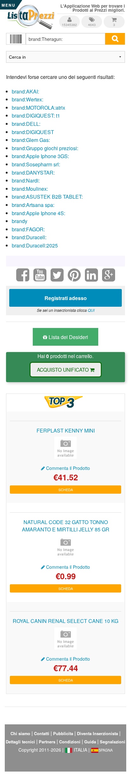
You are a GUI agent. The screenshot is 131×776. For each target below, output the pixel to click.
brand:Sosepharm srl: (36, 164)
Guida (90, 742)
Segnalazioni (112, 742)
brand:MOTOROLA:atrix (38, 107)
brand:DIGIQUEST (33, 132)
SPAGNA (106, 750)
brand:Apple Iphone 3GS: (40, 156)
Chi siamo (20, 733)
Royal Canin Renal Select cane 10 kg (65, 621)
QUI (91, 310)
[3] (114, 17)
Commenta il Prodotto (67, 468)
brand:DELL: (26, 123)
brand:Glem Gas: (31, 140)
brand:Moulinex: (30, 188)
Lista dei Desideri (67, 337)
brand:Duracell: (29, 237)
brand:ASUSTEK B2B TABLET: (47, 196)
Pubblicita (63, 733)
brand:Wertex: (27, 99)
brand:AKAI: (25, 91)
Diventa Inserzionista (97, 733)
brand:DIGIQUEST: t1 (36, 115)
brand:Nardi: (26, 180)
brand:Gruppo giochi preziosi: (45, 148)
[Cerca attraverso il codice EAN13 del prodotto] (16, 39)
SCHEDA (66, 489)
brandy (19, 221)
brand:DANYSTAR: (33, 172)
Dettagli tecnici (20, 742)
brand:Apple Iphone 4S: (38, 213)
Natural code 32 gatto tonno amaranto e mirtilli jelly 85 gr (65, 525)
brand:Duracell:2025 (35, 245)
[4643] (92, 17)
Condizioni (69, 742)
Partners (47, 742)
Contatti (41, 733)
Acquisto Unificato (63, 369)
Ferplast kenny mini (66, 430)
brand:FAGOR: (28, 229)
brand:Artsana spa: (33, 204)
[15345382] (70, 17)
